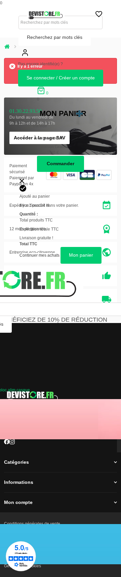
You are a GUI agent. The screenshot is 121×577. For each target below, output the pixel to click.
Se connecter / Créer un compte (61, 77)
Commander (60, 163)
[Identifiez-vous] (25, 58)
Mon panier (63, 113)
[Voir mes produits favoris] (98, 15)
